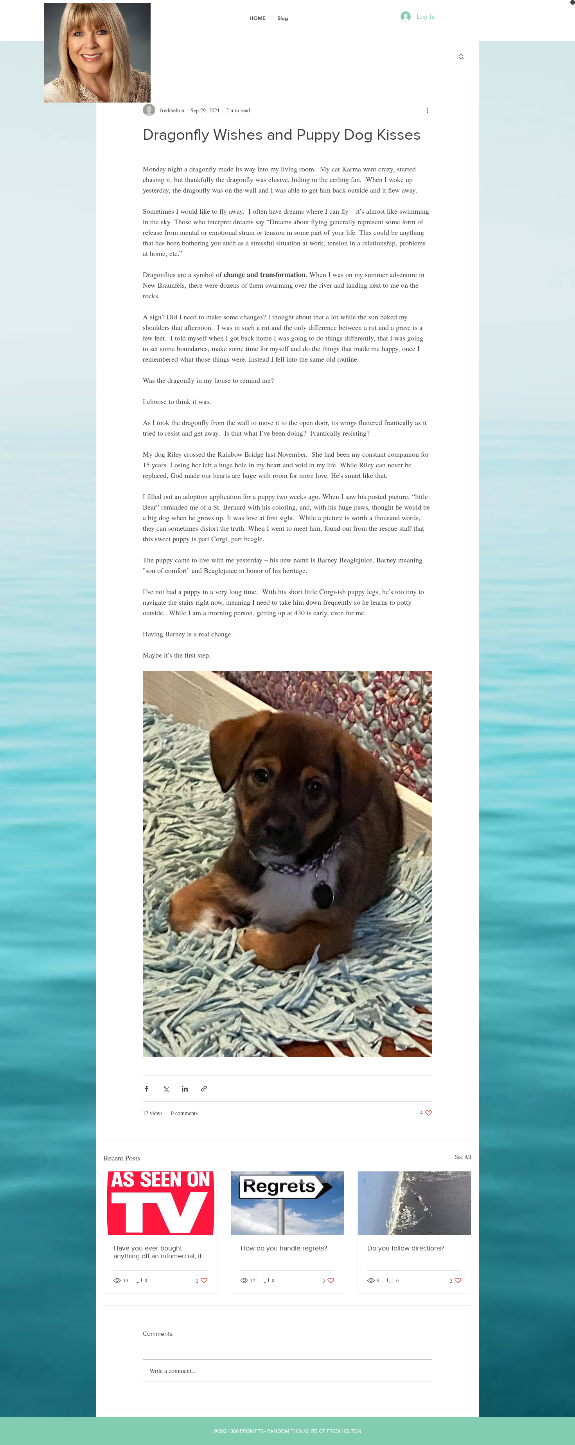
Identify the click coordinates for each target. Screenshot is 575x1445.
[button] (461, 56)
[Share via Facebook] (146, 1088)
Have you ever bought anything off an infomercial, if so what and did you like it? (157, 1252)
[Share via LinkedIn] (185, 1088)
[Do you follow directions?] (414, 1203)
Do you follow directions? (405, 1248)
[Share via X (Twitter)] (165, 1088)
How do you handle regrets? (284, 1248)
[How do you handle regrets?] (287, 1203)
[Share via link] (204, 1088)
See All (463, 1156)
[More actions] (427, 110)
